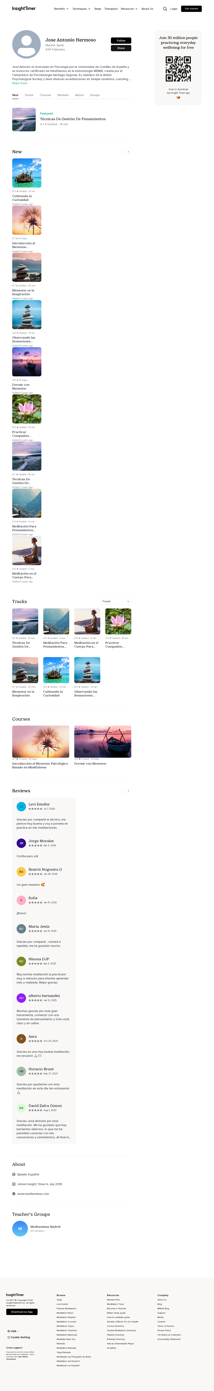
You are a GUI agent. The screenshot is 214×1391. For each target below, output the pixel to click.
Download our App (21, 1311)
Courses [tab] (45, 95)
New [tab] (15, 95)
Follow (121, 40)
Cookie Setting (20, 1337)
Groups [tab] (95, 95)
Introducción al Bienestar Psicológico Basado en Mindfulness (40, 765)
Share (121, 48)
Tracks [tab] (29, 95)
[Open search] (165, 9)
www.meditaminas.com (33, 1194)
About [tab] (79, 95)
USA (13, 1331)
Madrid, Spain (54, 45)
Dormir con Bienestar (90, 763)
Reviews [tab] (63, 95)
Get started (191, 8)
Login (173, 8)
